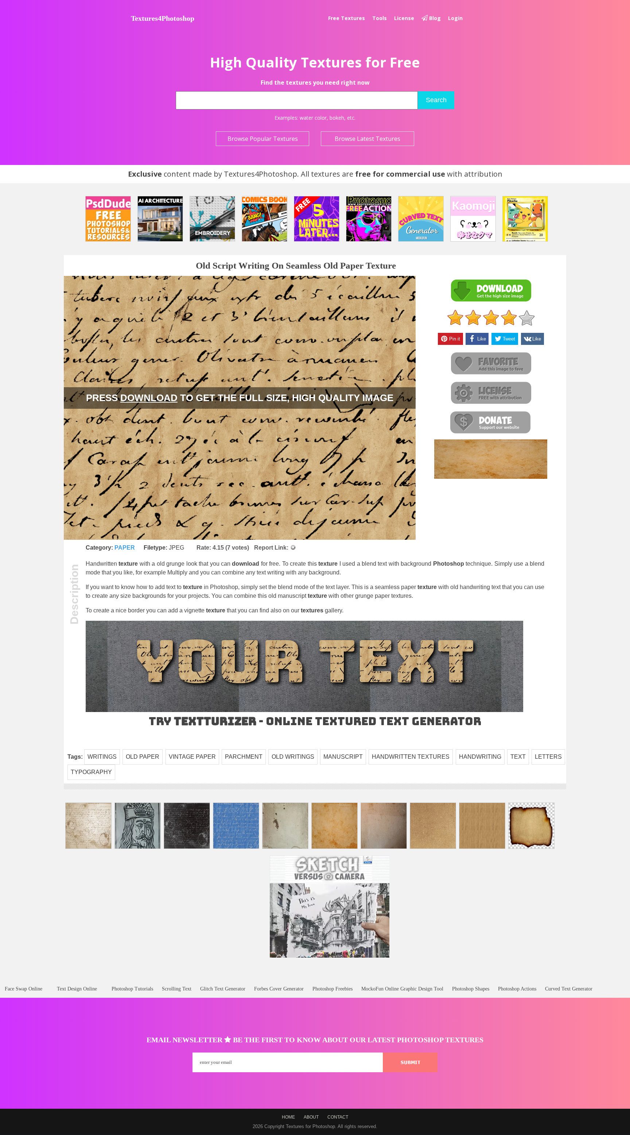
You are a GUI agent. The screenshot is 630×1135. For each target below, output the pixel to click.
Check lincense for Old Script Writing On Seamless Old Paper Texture (491, 393)
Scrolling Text (176, 989)
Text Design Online (77, 989)
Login (455, 18)
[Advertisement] (315, 978)
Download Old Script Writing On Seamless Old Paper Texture (491, 290)
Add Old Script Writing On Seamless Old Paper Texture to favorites (491, 363)
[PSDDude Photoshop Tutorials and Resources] (108, 219)
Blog (434, 18)
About (311, 1117)
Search (436, 100)
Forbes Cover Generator (279, 989)
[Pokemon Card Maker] (525, 219)
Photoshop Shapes (470, 989)
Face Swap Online (23, 989)
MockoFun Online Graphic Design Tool (402, 989)
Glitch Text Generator (222, 989)
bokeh (337, 117)
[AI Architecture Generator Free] (160, 219)
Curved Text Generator (568, 989)
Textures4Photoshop (162, 18)
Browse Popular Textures (263, 139)
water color (313, 117)
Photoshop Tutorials (132, 989)
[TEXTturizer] (304, 710)
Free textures (346, 18)
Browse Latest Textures (367, 139)
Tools (379, 18)
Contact (337, 1117)
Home (288, 1117)
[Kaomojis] (473, 219)
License (404, 18)
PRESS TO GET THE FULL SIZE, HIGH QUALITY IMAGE (239, 397)
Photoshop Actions (517, 989)
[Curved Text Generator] (421, 219)
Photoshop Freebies (332, 989)
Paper (124, 548)
